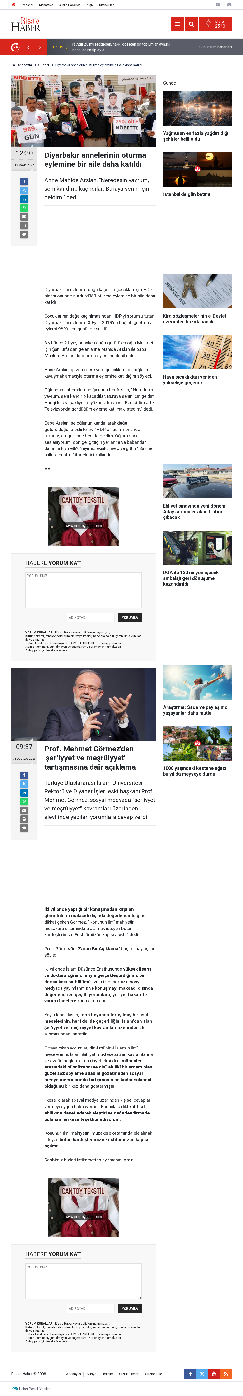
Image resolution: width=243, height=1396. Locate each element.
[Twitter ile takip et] (202, 1374)
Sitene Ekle (106, 5)
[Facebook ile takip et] (190, 1374)
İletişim (107, 1374)
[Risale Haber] (26, 23)
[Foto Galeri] (229, 4)
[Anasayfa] (13, 5)
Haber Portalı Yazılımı (35, 1389)
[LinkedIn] (24, 199)
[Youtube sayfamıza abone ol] (214, 1374)
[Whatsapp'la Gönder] (24, 208)
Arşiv (89, 5)
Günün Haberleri (69, 5)
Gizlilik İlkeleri (129, 1374)
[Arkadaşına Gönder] (24, 217)
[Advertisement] (100, 246)
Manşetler (46, 5)
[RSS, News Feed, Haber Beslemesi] (226, 1374)
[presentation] (28, 47)
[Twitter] (24, 190)
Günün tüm (215, 47)
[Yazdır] (24, 225)
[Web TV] (217, 4)
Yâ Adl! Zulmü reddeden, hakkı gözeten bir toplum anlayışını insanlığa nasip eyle (121, 47)
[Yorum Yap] (24, 234)
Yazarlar (27, 5)
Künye (91, 1374)
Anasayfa (73, 1374)
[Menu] (177, 24)
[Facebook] (24, 181)
